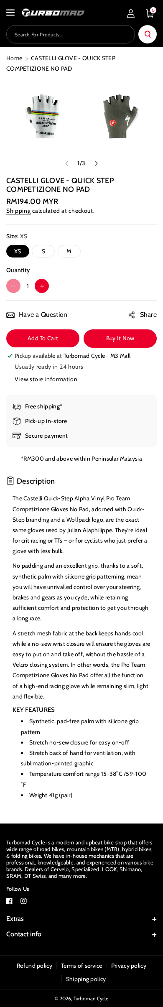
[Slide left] (66, 163)
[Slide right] (96, 163)
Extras (15, 919)
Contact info (23, 934)
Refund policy (34, 965)
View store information (46, 379)
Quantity (18, 270)
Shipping (18, 210)
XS (17, 251)
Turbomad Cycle (91, 998)
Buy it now (120, 338)
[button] (11, 13)
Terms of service (81, 965)
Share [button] (148, 315)
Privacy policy (128, 965)
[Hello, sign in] (131, 13)
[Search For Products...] (147, 34)
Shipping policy (86, 979)
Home (14, 58)
